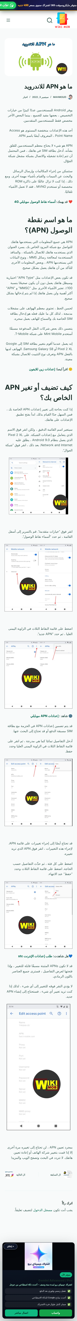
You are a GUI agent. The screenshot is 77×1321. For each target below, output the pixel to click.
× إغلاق (10, 1246)
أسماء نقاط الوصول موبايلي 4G (34, 202)
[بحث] (49, 20)
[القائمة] (8, 20)
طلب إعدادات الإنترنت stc (35, 956)
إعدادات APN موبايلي (44, 716)
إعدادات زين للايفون (42, 369)
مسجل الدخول (42, 1210)
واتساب (56, 1313)
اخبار (25, 97)
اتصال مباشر (21, 1313)
